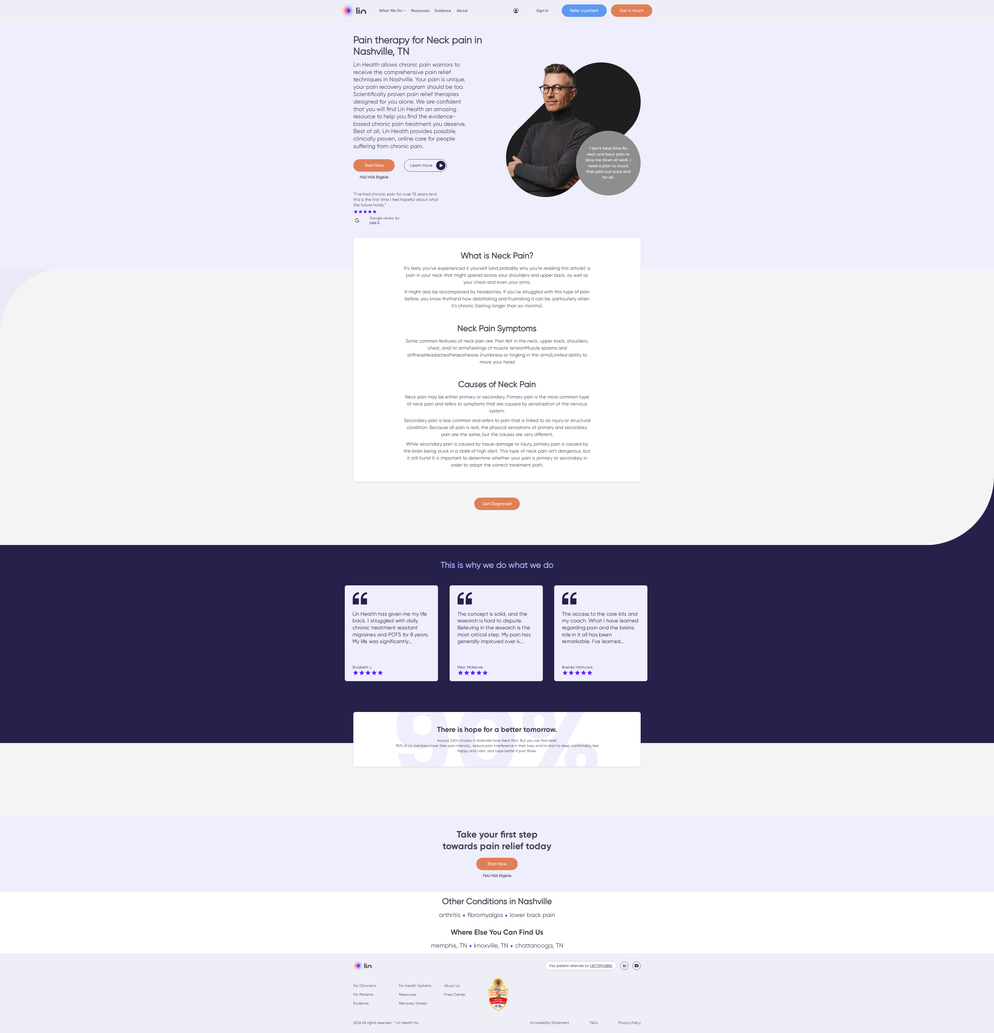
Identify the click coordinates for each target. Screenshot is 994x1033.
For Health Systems (415, 986)
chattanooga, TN (539, 945)
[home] (354, 10)
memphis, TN (449, 945)
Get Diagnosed (497, 503)
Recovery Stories (413, 1003)
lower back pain (532, 915)
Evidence (443, 10)
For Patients (363, 994)
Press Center (454, 994)
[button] (393, 10)
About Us (452, 986)
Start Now (374, 165)
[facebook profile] (626, 966)
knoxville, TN (491, 945)
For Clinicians (364, 986)
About (462, 10)
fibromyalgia (485, 915)
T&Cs (594, 1023)
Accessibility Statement (549, 1023)
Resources (420, 10)
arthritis (450, 915)
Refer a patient (584, 10)
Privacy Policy (629, 1023)
